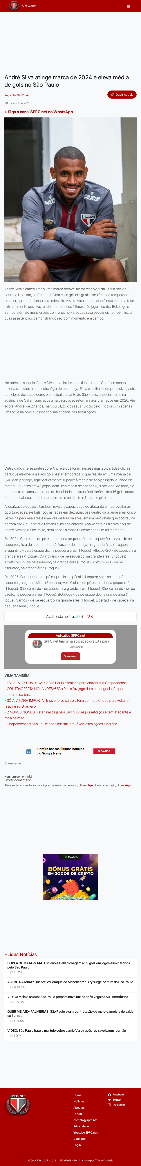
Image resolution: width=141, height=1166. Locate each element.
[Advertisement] (70, 40)
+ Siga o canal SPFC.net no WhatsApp (38, 111)
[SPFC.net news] (70, 751)
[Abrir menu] (129, 6)
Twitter (116, 1099)
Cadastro (79, 1139)
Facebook (118, 1094)
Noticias (78, 1101)
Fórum (77, 1114)
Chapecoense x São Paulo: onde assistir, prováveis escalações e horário (62, 724)
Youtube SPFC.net (85, 1132)
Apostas (78, 1107)
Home (77, 1095)
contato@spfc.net (85, 1120)
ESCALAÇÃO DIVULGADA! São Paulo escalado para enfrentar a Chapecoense (67, 683)
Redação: (16, 95)
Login (77, 1145)
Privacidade (81, 1126)
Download (70, 656)
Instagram (118, 1104)
